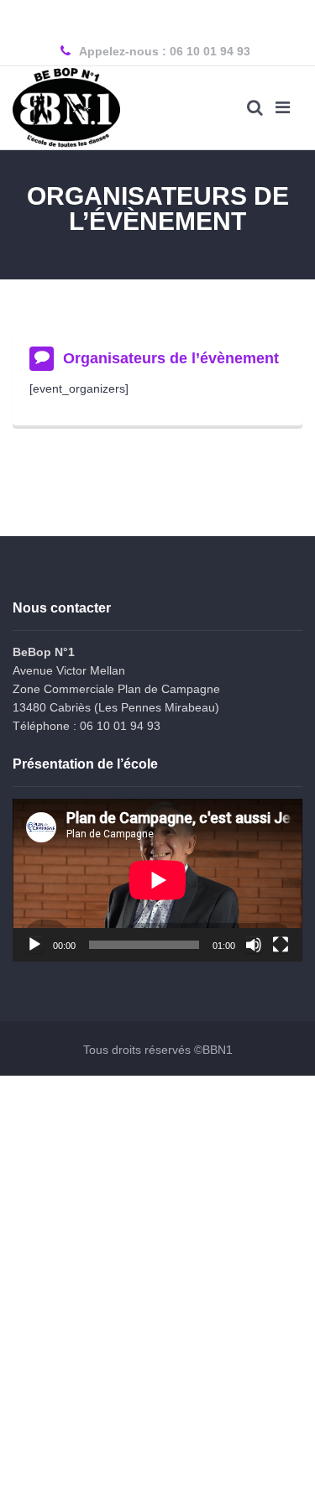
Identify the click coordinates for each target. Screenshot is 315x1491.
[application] (157, 880)
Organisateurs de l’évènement (171, 358)
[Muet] (253, 944)
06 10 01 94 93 (210, 51)
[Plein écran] (280, 944)
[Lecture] (34, 944)
